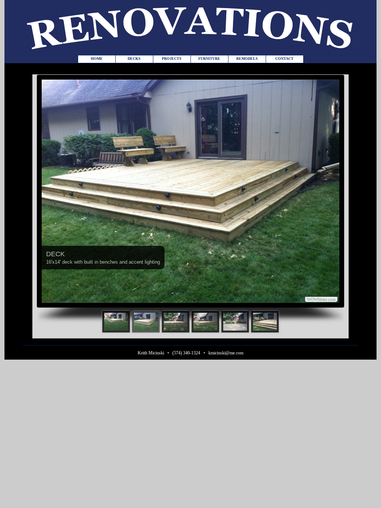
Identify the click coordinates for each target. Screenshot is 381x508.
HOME (97, 59)
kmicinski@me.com (225, 353)
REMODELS (247, 59)
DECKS (134, 59)
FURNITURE (209, 59)
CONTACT (284, 59)
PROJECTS (172, 59)
